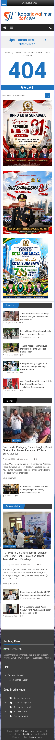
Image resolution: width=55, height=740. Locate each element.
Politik (20, 546)
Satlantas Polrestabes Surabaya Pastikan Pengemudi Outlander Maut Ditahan (34, 316)
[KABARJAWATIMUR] (13, 649)
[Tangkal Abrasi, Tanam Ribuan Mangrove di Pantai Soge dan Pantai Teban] (11, 348)
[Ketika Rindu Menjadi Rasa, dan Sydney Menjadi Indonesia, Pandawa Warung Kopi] (11, 489)
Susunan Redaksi (16, 675)
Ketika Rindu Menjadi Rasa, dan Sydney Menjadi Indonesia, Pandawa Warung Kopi (34, 490)
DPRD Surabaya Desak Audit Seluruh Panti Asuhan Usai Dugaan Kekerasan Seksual (35, 610)
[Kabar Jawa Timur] (4, 27)
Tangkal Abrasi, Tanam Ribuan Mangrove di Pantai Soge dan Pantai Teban (33, 349)
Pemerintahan (10, 546)
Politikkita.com (20, 712)
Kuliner (7, 441)
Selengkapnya (9, 478)
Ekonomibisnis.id (21, 716)
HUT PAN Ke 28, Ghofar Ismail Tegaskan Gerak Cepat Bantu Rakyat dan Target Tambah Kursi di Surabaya (25, 556)
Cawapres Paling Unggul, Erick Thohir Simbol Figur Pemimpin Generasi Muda (33, 366)
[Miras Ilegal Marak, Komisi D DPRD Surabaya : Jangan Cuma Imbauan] (11, 594)
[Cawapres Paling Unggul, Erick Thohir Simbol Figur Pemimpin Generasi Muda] (11, 365)
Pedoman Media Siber (18, 680)
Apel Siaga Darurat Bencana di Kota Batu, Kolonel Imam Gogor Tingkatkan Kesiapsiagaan (36, 384)
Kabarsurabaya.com (23, 702)
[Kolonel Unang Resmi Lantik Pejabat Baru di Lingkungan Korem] (11, 333)
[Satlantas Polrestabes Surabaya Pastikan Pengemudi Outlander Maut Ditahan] (11, 316)
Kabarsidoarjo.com (22, 698)
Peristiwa (16, 441)
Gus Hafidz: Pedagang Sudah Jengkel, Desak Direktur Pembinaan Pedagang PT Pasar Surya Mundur (27, 450)
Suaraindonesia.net (22, 707)
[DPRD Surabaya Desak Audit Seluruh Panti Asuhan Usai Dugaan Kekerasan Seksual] (11, 609)
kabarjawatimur (25, 459)
